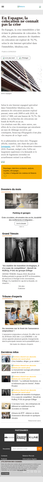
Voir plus (21, 286)
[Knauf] (21, 437)
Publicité (4, 459)
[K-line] (34, 437)
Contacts (4, 456)
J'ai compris (5, 473)
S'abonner (21, 288)
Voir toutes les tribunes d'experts (21, 344)
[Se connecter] (40, 6)
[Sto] (9, 437)
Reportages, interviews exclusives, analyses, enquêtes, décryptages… (19, 170)
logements (5, 146)
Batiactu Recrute (28, 456)
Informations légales (30, 459)
